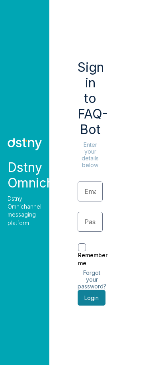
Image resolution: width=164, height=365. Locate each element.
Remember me (92, 259)
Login (91, 297)
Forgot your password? (92, 279)
